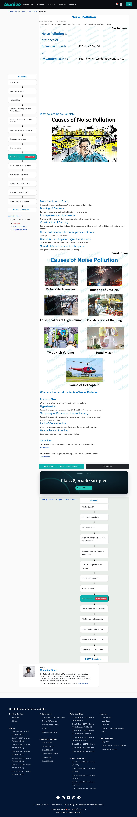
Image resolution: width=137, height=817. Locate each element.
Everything (28, 4)
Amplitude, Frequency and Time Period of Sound (20, 110)
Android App (16, 717)
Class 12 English (47, 761)
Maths (50, 4)
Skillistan (45, 728)
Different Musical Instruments (19, 201)
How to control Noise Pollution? (20, 166)
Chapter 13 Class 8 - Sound (29, 11)
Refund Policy (81, 805)
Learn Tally (105, 725)
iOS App (14, 721)
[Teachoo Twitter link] (69, 797)
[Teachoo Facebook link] (58, 797)
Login (129, 4)
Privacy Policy (69, 805)
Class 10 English (47, 750)
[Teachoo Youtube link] (74, 797)
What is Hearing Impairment (19, 174)
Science (61, 4)
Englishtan (105, 742)
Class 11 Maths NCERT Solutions (83, 748)
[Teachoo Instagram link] (63, 797)
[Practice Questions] (121, 4)
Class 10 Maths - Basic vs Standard (114, 745)
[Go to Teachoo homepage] (12, 4)
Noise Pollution (22, 157)
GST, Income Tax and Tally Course (53, 717)
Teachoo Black (83, 683)
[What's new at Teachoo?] (116, 4)
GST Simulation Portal (49, 732)
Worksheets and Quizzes (50, 725)
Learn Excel (106, 721)
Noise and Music (15, 148)
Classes (40, 4)
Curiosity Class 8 (13, 11)
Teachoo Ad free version (50, 721)
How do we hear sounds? (18, 139)
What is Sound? (15, 82)
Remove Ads (107, 466)
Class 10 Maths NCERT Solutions (83, 744)
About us (36, 805)
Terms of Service (57, 805)
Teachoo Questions (20, 230)
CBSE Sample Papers (109, 749)
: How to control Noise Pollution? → (61, 466)
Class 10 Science (48, 746)
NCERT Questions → (22, 210)
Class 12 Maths (47, 757)
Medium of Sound (15, 100)
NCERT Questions (19, 227)
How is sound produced (17, 91)
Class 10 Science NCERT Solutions (84, 788)
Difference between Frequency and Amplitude (21, 120)
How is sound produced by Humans (21, 130)
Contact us (45, 805)
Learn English (106, 717)
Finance (72, 4)
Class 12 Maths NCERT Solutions (83, 751)
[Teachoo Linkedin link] (79, 797)
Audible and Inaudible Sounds (20, 183)
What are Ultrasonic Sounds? (19, 192)
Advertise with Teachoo (95, 805)
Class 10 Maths (47, 742)
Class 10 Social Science (50, 753)
